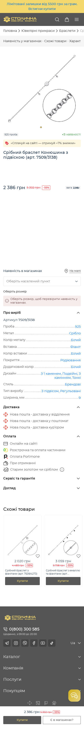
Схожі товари (55, 41)
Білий (76, 340)
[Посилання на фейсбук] (34, 643)
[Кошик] (66, 19)
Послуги (12, 680)
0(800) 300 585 (24, 629)
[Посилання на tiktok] (51, 643)
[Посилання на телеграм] (7, 643)
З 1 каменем (51, 373)
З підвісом (50, 391)
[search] (57, 19)
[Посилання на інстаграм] (16, 643)
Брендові (73, 384)
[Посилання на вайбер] (25, 643)
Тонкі (76, 377)
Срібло (75, 333)
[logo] (20, 19)
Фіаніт (75, 347)
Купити (22, 720)
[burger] (77, 19)
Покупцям (14, 691)
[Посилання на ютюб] (42, 643)
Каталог (11, 657)
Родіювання (70, 360)
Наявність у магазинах (22, 41)
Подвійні (69, 373)
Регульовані (70, 391)
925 (78, 326)
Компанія (13, 668)
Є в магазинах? (61, 720)
